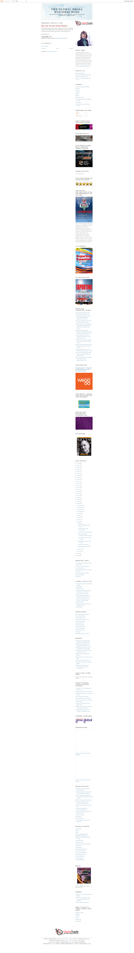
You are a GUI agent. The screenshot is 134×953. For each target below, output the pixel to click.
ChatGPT (77, 916)
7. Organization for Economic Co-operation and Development (83, 599)
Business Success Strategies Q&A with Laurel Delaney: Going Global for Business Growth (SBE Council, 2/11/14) (84, 326)
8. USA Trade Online (80, 602)
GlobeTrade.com (66, 939)
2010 (78, 495)
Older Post (71, 48)
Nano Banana (78, 919)
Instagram (78, 90)
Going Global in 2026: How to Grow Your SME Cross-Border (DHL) (83, 647)
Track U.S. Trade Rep (80, 628)
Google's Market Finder (80, 617)
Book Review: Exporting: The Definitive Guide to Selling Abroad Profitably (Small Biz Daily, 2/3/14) (84, 331)
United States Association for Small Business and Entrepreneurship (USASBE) (83, 899)
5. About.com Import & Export (82, 593)
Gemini (77, 917)
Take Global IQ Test (80, 623)
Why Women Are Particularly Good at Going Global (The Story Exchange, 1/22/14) (84, 341)
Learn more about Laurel (84, 64)
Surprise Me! (78, 576)
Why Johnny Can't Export (83, 544)
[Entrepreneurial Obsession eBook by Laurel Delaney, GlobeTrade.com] (84, 407)
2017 (78, 481)
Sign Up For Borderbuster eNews (82, 573)
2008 (78, 499)
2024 (78, 467)
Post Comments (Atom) (52, 51)
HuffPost (77, 830)
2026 (78, 463)
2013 (78, 489)
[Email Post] (50, 36)
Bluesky (77, 95)
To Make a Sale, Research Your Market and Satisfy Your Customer (84, 707)
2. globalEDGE (79, 587)
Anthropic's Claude (80, 912)
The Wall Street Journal (80, 851)
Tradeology (78, 631)
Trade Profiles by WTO (80, 630)
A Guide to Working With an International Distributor (82, 809)
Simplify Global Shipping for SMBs (83, 844)
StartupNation (78, 845)
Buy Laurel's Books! (80, 574)
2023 (78, 469)
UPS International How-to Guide (82, 633)
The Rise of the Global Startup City (83, 660)
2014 (78, 487)
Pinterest (77, 94)
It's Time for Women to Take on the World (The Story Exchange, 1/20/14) (84, 350)
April (79, 521)
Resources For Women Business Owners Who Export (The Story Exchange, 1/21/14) (84, 346)
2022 (78, 471)
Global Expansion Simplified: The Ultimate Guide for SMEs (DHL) (83, 641)
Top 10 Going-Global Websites (82, 696)
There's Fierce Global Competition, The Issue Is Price (85, 534)
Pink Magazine (79, 847)
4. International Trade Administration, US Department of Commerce (83, 591)
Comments (79, 115)
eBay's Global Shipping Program (82, 614)
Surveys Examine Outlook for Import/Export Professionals (82, 834)
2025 (78, 465)
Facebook (78, 88)
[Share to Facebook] (46, 36)
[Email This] (42, 36)
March (79, 523)
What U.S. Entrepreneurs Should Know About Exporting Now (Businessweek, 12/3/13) (84, 359)
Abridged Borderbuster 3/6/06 (84, 546)
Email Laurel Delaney (80, 73)
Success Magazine (79, 858)
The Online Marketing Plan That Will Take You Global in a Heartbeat (83, 792)
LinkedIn (77, 92)
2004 (78, 555)
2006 (78, 503)
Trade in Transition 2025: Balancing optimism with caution (83, 651)
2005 (78, 553)
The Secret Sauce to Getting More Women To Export (83, 789)
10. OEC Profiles (79, 607)
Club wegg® (78, 102)
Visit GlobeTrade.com (80, 568)
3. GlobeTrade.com (79, 588)
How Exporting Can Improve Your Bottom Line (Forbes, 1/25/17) (83, 313)
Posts (78, 113)
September (80, 511)
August (80, 513)
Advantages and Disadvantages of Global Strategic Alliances (83, 802)
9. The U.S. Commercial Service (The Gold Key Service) (83, 604)
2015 (78, 485)
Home (57, 48)
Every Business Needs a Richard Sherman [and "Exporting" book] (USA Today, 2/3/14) (83, 336)
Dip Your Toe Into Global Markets (54, 25)
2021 (78, 473)
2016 (78, 483)
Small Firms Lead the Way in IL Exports (84, 691)
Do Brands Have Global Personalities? (83, 529)
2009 (78, 497)
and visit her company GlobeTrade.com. (83, 65)
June (79, 517)
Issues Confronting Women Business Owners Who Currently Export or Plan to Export (84, 796)
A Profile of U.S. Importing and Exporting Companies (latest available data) (82, 667)
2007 (78, 501)
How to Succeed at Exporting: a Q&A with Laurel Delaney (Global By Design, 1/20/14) (83, 354)
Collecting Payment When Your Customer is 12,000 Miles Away (83, 710)
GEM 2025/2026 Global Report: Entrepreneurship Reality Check (83, 644)
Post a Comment (44, 46)
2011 (78, 493)
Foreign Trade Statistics (80, 616)
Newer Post (43, 48)
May (79, 519)
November (80, 507)
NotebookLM (78, 921)
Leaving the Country (80, 814)
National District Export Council (82, 619)
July (79, 515)
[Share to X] (45, 36)
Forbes (77, 832)
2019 (78, 477)
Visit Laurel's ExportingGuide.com (83, 566)
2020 (78, 475)
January (80, 551)
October (80, 509)
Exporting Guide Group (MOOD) (82, 86)
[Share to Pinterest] (48, 36)
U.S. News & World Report (81, 849)
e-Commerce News (79, 842)
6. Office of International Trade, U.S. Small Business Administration (83, 596)
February (80, 549)
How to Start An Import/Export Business (84, 800)
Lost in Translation (79, 818)
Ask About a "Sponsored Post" (82, 76)
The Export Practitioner (80, 626)
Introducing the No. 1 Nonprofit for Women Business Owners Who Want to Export (84, 369)
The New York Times (80, 856)
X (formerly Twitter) (80, 97)
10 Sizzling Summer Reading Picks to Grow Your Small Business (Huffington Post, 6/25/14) (83, 317)
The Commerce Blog (80, 624)
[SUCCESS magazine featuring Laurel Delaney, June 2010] (84, 455)
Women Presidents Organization (82, 902)
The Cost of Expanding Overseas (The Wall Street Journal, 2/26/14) (83, 321)
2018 (78, 479)
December (80, 505)
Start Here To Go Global (81, 621)
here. (49, 34)
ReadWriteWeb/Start (80, 859)
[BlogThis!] (43, 36)
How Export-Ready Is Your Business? (83, 698)
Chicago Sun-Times (80, 840)
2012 (78, 491)
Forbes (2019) (78, 828)
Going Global (78, 816)
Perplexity (78, 914)
